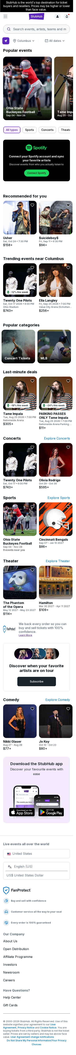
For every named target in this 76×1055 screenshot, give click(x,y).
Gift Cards (10, 1005)
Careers (9, 980)
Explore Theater (58, 561)
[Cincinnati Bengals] (55, 525)
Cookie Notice (48, 1027)
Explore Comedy (57, 700)
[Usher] (20, 224)
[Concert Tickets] (18, 346)
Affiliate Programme (18, 957)
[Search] (36, 27)
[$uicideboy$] (55, 224)
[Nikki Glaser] (20, 727)
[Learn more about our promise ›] (9, 629)
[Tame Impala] (20, 401)
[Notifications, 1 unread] (67, 16)
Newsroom (11, 972)
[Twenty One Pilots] (20, 288)
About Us (10, 941)
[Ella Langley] (55, 288)
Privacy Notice (26, 1027)
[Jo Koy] (55, 727)
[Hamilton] (55, 589)
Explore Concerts (57, 438)
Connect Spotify (36, 173)
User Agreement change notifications (32, 1036)
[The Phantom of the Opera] (20, 591)
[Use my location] (5, 40)
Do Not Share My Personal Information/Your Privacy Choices (36, 1042)
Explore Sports (59, 498)
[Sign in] (57, 16)
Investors (10, 965)
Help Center (12, 997)
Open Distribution (16, 949)
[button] (14, 16)
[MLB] (54, 346)
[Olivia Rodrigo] (55, 466)
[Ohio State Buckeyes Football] (27, 88)
